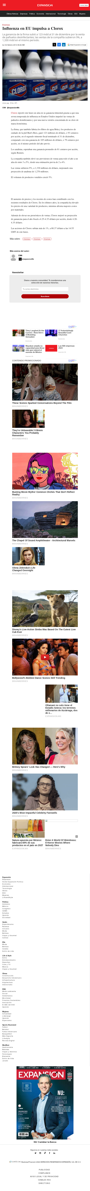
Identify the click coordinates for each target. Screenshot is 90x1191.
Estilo (4, 958)
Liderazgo (6, 1016)
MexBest (5, 1045)
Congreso (6, 909)
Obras (70, 14)
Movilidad (6, 998)
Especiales (7, 1020)
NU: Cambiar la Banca (45, 1142)
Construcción (7, 976)
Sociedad (6, 917)
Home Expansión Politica (12, 882)
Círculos (5, 929)
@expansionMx (13, 107)
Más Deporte (7, 1036)
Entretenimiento (9, 960)
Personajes (7, 1054)
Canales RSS (44, 1180)
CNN (20, 255)
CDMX (4, 911)
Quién (4, 922)
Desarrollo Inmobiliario (12, 978)
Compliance (44, 1173)
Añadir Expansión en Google (78, 45)
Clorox (14, 112)
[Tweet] (54, 44)
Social (5, 993)
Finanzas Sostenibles (11, 1000)
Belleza (5, 933)
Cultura (5, 938)
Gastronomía (7, 1047)
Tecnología (61, 14)
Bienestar (6, 1056)
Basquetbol (7, 1034)
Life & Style (6, 955)
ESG (76, 14)
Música (5, 967)
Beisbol (5, 1029)
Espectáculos (8, 924)
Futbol (5, 1027)
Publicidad (44, 1170)
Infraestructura (8, 980)
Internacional (50, 14)
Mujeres (82, 14)
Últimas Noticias (12, 14)
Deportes (6, 962)
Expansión (6, 877)
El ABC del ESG (8, 1005)
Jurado (5, 1061)
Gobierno (6, 904)
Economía (40, 14)
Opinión (5, 915)
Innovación (6, 1002)
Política (32, 14)
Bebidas (5, 1049)
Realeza (5, 926)
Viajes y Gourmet (9, 935)
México (5, 906)
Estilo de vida (8, 951)
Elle (3, 942)
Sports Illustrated (9, 1025)
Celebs (5, 949)
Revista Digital (84, 5)
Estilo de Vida (8, 1058)
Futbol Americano (9, 1032)
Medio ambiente (9, 991)
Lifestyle (6, 1038)
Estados (5, 913)
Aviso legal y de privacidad (44, 1176)
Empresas (24, 14)
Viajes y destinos (9, 1052)
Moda (4, 931)
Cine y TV (6, 964)
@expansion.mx (45, 1153)
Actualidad (6, 1014)
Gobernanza (7, 996)
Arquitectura (7, 982)
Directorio (44, 1183)
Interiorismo (7, 985)
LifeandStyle (7, 897)
